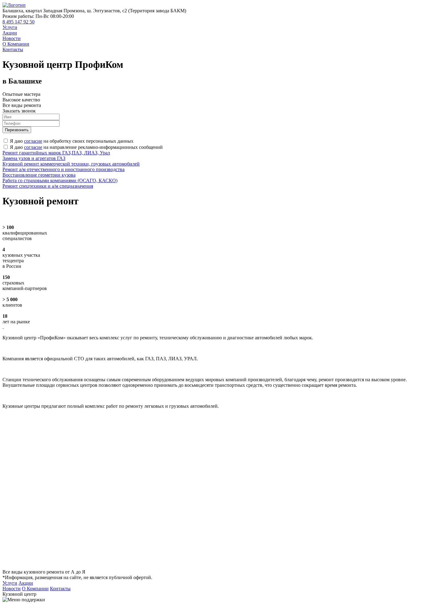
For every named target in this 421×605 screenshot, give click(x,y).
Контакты (12, 49)
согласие (33, 141)
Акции (9, 32)
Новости (11, 38)
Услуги (9, 27)
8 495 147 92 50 (18, 21)
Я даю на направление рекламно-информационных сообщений (86, 147)
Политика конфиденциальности (391, 594)
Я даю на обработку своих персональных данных (71, 141)
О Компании (15, 44)
